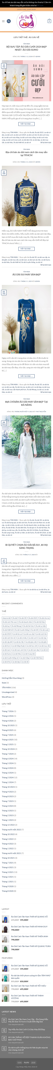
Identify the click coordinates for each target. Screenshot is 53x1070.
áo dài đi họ (43, 589)
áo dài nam (23, 260)
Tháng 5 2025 (7, 744)
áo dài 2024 (7, 634)
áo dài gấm (43, 642)
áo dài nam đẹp (34, 650)
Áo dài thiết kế (19, 142)
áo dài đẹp (36, 140)
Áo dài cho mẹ (20, 387)
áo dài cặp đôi (7, 642)
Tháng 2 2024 (7, 777)
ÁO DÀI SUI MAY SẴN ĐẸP (26, 274)
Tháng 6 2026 (7, 716)
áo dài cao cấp (42, 257)
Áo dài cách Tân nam (10, 622)
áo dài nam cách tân (19, 650)
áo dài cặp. (42, 638)
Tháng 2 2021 (7, 877)
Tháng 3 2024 (7, 772)
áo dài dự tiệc (19, 642)
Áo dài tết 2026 (40, 533)
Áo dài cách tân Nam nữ (36, 523)
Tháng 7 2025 (7, 735)
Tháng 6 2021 (7, 867)
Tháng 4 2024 (7, 768)
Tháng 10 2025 (8, 725)
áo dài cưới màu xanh (13, 140)
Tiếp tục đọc (26, 124)
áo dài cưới (9, 135)
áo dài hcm (6, 646)
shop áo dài (6, 618)
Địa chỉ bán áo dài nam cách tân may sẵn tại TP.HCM (26, 154)
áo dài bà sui (34, 589)
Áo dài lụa (6, 626)
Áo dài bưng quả (10, 523)
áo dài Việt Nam (37, 658)
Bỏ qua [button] (40, 5)
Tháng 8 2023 (7, 796)
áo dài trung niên (29, 654)
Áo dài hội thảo (42, 528)
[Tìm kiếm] (9, 21)
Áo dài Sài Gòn (28, 626)
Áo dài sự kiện (20, 533)
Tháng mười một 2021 (11, 853)
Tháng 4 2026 (7, 720)
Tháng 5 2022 (7, 839)
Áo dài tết (34, 630)
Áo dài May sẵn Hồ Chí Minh (28, 530)
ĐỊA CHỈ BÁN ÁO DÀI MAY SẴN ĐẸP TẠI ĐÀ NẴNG (26, 403)
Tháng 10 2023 (8, 787)
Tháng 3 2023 (7, 810)
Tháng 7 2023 (7, 801)
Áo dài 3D (33, 257)
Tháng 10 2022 (8, 834)
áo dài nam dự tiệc (34, 260)
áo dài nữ (44, 650)
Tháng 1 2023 (7, 820)
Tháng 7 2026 (7, 711)
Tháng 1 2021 (7, 881)
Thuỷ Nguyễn (41, 411)
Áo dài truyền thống (28, 262)
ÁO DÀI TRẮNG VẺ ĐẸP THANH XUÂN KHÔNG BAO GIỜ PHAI (29, 1038)
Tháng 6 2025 (7, 739)
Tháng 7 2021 (7, 862)
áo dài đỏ (25, 662)
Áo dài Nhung (31, 390)
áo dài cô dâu (10, 525)
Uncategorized (8, 692)
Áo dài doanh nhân (30, 525)
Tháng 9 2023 (7, 791)
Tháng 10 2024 (8, 749)
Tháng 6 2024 (7, 758)
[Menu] (3, 21)
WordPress (6, 697)
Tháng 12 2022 (8, 825)
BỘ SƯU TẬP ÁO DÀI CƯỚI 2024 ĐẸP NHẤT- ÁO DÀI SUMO (26, 48)
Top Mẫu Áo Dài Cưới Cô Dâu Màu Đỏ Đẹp (26, 1029)
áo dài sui (40, 390)
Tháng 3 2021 (7, 872)
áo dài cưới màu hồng (11, 137)
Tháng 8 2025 (7, 730)
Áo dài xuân (44, 630)
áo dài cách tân (22, 523)
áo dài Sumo (45, 260)
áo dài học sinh (32, 646)
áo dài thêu (9, 142)
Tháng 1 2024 (7, 782)
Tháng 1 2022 (7, 848)
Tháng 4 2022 (7, 843)
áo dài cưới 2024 (20, 135)
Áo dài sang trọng (8, 533)
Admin (37, 56)
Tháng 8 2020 (7, 891)
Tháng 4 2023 (7, 806)
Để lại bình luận (46, 142)
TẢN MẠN (26, 44)
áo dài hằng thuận (18, 646)
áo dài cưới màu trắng (28, 137)
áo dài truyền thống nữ (11, 658)
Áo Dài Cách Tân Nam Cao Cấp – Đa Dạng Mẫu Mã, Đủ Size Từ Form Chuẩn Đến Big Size (28, 1020)
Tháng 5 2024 (7, 763)
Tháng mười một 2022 (11, 829)
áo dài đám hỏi (27, 140)
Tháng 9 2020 (7, 886)
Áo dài (32, 132)
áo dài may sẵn (13, 260)
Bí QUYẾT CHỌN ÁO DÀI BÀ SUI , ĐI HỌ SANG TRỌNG (26, 546)
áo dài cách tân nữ (9, 638)
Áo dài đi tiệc (10, 528)
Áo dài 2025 (39, 132)
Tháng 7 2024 (7, 754)
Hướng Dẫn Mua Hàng (11, 678)
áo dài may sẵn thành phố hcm (15, 390)
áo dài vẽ (28, 142)
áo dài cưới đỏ (32, 135)
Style (4, 682)
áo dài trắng (25, 658)
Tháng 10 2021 (8, 858)
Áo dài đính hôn (21, 528)
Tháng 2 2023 (7, 815)
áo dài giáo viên (31, 642)
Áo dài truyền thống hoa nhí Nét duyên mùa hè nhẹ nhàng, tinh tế (28, 1048)
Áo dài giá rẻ (31, 528)
